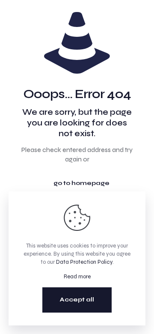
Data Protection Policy (84, 262)
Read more (77, 276)
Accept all (77, 299)
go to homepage (81, 183)
